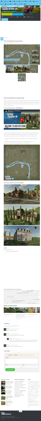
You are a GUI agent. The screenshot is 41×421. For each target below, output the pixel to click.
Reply (8, 331)
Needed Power (30, 398)
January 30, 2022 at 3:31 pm (17, 338)
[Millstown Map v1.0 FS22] (10, 310)
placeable (30, 399)
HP (37, 391)
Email (23, 364)
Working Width (35, 402)
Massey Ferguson (31, 395)
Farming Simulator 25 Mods (7, 14)
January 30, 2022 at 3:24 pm (14, 333)
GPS (33, 391)
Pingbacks (15, 325)
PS (35, 401)
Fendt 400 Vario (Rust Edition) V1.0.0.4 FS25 (9, 392)
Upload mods (3, 416)
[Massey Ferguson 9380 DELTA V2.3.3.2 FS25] (3, 398)
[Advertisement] (20, 28)
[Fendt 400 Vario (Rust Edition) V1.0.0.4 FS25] (3, 392)
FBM (29, 388)
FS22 (32, 388)
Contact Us (13, 416)
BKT (37, 384)
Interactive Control (31, 392)
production (31, 401)
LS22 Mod (33, 381)
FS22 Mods (12, 417)
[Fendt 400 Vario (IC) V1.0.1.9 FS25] (3, 388)
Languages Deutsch (34, 394)
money (37, 397)
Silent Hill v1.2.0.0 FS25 (18, 386)
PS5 (37, 401)
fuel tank (35, 388)
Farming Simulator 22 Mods (18, 14)
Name (6, 364)
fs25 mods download (35, 382)
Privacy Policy (8, 416)
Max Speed (32, 397)
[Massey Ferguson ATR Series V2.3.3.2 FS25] (3, 403)
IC (38, 391)
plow (33, 399)
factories (35, 385)
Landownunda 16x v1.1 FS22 (33, 314)
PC (35, 398)
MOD (35, 397)
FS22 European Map (15, 251)
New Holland (33, 398)
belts (32, 384)
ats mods (29, 382)
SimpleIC (29, 402)
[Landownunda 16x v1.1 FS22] (34, 310)
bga (35, 384)
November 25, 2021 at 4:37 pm (15, 328)
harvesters (35, 391)
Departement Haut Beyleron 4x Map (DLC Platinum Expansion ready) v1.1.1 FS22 (21, 316)
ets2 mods (37, 381)
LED (37, 394)
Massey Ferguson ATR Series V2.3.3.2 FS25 (9, 402)
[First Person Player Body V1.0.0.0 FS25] (3, 383)
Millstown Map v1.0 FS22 (8, 314)
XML (38, 402)
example (32, 385)
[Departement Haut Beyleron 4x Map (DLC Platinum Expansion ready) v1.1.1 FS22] (22, 310)
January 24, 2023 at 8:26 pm (14, 345)
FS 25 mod (29, 381)
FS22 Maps (6, 37)
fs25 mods (31, 405)
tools (31, 402)
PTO (38, 401)
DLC (30, 385)
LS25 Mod (35, 405)
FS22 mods (30, 404)
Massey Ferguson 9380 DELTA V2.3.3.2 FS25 (9, 397)
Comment (7, 357)
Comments (8, 325)
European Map (8, 251)
